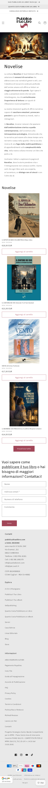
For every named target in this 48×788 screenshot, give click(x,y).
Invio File (8, 671)
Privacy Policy (10, 693)
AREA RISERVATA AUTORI (14, 660)
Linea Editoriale (11, 633)
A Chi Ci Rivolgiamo (12, 589)
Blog (6, 639)
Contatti (8, 726)
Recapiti (25, 783)
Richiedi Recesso (11, 715)
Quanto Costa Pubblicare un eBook (19, 617)
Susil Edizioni (17, 775)
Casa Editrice (10, 628)
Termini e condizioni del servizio (34, 779)
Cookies (8, 699)
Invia (9, 523)
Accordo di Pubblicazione (15, 682)
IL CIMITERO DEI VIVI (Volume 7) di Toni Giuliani (18, 303)
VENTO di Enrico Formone (10, 366)
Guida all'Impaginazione (14, 676)
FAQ (6, 688)
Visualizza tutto (24, 448)
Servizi (7, 622)
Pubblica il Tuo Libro (13, 594)
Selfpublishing (10, 605)
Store (7, 644)
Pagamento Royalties (13, 665)
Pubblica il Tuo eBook (13, 600)
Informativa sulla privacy (13, 779)
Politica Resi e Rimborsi (14, 710)
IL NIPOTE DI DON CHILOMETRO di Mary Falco (17, 240)
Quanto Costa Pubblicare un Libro (18, 611)
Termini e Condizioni (13, 704)
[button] (3, 23)
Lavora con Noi (11, 721)
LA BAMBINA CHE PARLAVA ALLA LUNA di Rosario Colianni (21, 429)
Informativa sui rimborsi (32, 775)
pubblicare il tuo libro (19, 467)
